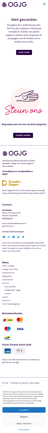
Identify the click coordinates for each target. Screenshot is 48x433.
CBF (17, 362)
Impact (5, 297)
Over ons (5, 283)
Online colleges (8, 266)
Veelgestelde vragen (13, 290)
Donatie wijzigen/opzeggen (13, 231)
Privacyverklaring (24, 429)
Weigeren (24, 417)
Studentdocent (8, 273)
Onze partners (10, 287)
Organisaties (7, 276)
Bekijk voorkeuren (24, 423)
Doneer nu (6, 300)
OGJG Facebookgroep (11, 304)
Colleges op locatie (10, 269)
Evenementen (7, 280)
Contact (8, 293)
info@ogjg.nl (7, 218)
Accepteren (24, 410)
